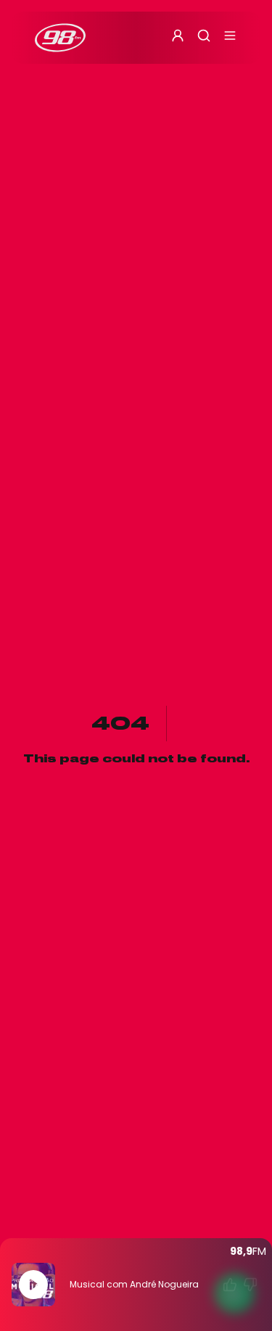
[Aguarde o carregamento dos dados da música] (230, 1284)
